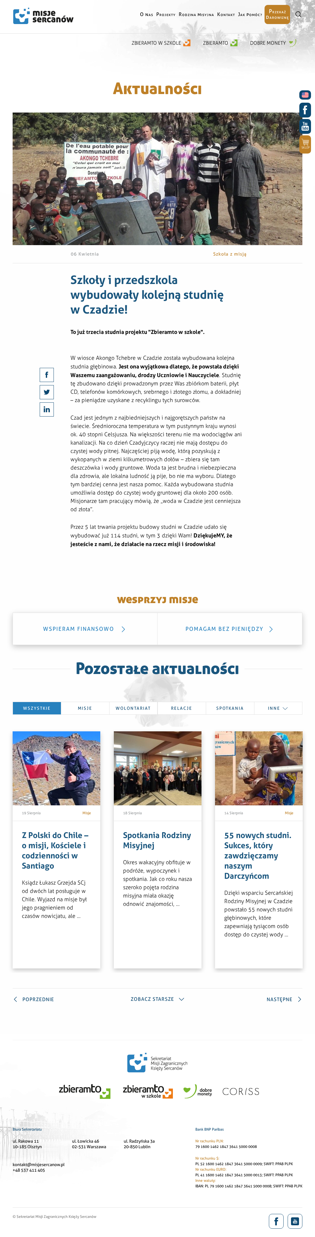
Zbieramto (215, 43)
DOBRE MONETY (268, 43)
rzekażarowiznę (277, 14)
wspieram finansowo (79, 629)
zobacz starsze (152, 999)
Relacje (181, 708)
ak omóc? (250, 14)
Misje (85, 708)
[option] (56, 849)
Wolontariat (133, 708)
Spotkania (230, 708)
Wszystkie (37, 708)
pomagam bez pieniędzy (224, 629)
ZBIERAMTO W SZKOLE (156, 43)
